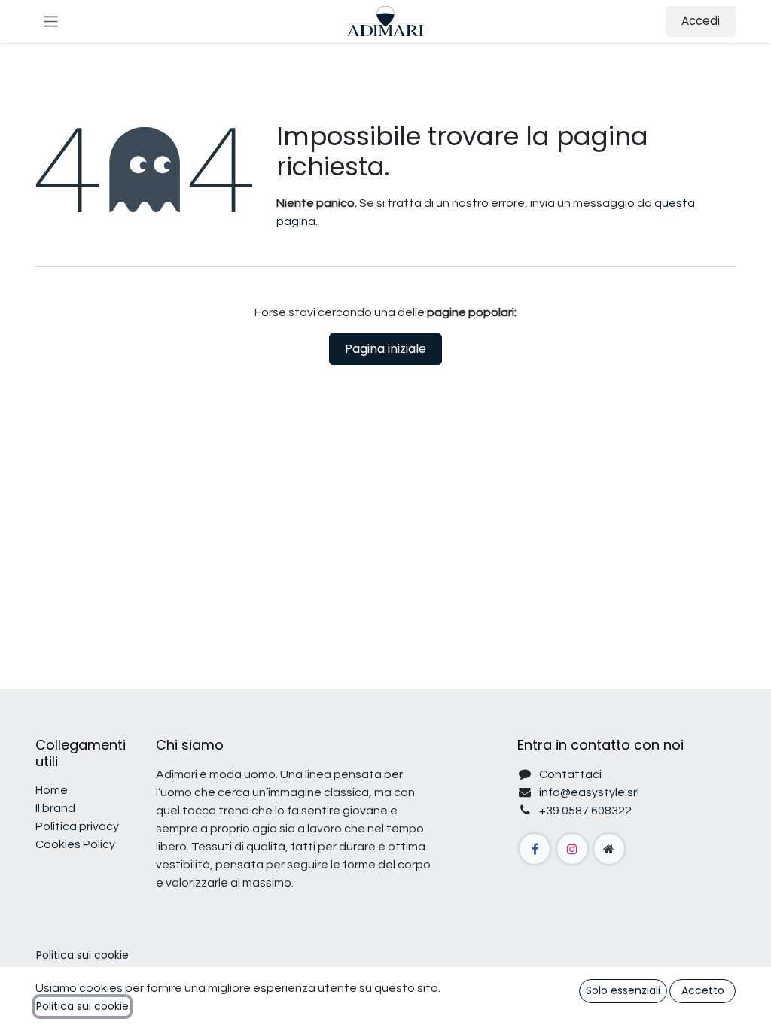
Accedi (700, 21)
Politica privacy (77, 826)
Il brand (55, 808)
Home (51, 790)
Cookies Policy (75, 844)
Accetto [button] (702, 990)
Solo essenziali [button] (623, 990)
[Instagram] (572, 849)
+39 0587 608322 (585, 810)
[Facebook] (535, 849)
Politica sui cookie (82, 955)
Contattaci (570, 774)
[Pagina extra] (609, 849)
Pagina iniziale (385, 348)
